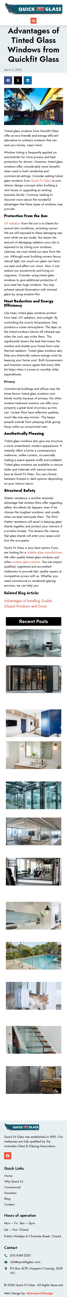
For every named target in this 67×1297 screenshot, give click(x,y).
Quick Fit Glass (41, 180)
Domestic (10, 1193)
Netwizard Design (40, 1293)
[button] (33, 21)
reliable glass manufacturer (44, 552)
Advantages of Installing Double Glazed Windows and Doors (28, 603)
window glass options (26, 562)
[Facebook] (7, 1155)
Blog (7, 1199)
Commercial (12, 1187)
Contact (9, 1204)
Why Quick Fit (13, 1181)
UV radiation (12, 223)
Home (8, 1176)
